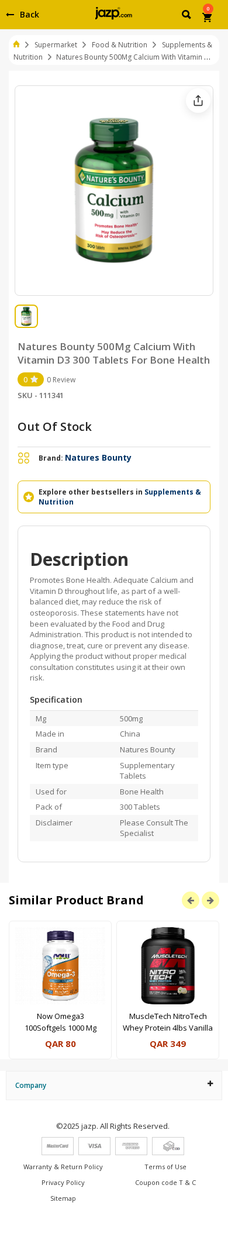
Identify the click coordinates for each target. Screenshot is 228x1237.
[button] (187, 16)
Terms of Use (165, 1166)
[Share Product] (198, 100)
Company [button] (30, 1085)
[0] (207, 18)
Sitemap (63, 1198)
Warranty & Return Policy (63, 1166)
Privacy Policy (63, 1182)
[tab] (114, 1085)
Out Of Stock (55, 426)
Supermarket (55, 45)
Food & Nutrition (119, 45)
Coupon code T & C (165, 1182)
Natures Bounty (98, 457)
